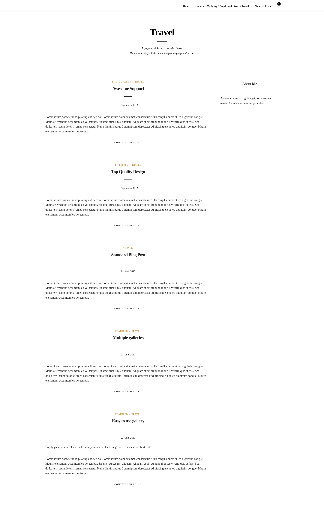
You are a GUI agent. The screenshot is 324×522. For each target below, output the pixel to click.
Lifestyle (121, 165)
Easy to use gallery (128, 420)
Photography (121, 82)
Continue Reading (128, 142)
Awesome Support (128, 88)
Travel (139, 82)
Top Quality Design (128, 171)
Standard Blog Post (128, 254)
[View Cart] (277, 6)
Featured (121, 331)
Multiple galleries (128, 337)
